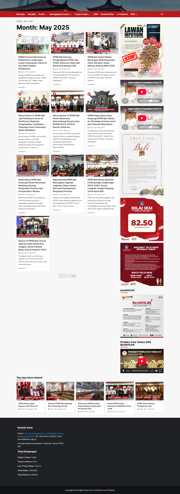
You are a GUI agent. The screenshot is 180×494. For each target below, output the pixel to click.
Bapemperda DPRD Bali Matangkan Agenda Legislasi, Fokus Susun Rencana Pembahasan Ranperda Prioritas (64, 185)
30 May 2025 (31, 72)
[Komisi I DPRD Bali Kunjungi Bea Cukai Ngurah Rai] (60, 391)
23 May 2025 (31, 253)
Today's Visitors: (25, 461)
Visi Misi (32, 14)
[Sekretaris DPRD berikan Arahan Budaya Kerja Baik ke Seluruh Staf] (90, 391)
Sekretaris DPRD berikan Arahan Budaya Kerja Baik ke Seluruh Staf (89, 406)
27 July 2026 (91, 411)
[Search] (161, 14)
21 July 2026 (150, 409)
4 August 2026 (61, 409)
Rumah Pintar (107, 14)
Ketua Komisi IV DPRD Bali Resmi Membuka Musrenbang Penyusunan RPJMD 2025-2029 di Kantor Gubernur (66, 121)
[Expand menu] (45, 14)
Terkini (70, 48)
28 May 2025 (66, 69)
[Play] (123, 371)
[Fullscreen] (160, 371)
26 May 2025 (100, 127)
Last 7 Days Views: (26, 466)
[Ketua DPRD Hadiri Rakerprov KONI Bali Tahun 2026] (120, 391)
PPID (133, 14)
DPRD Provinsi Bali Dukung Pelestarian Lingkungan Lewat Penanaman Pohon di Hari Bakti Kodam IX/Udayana (32, 63)
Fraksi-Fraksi (81, 14)
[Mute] (156, 371)
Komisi (36, 51)
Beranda (21, 14)
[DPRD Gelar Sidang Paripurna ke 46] (149, 391)
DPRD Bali (28, 51)
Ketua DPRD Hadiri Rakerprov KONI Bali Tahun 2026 (119, 406)
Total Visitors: (24, 474)
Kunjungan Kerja (108, 109)
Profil (41, 14)
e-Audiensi (122, 14)
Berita (21, 51)
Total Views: (23, 470)
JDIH (95, 14)
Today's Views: (24, 457)
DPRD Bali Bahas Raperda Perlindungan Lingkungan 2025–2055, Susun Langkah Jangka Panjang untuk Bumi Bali (101, 185)
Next (74, 276)
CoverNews (98, 490)
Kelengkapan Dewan (59, 14)
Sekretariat (88, 397)
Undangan (57, 51)
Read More (22, 87)
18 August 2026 (32, 409)
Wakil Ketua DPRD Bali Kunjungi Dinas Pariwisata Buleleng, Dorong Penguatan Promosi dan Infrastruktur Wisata (31, 185)
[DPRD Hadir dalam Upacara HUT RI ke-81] (30, 391)
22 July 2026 (120, 411)
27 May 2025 (100, 69)
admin (22, 72)
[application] (142, 361)
